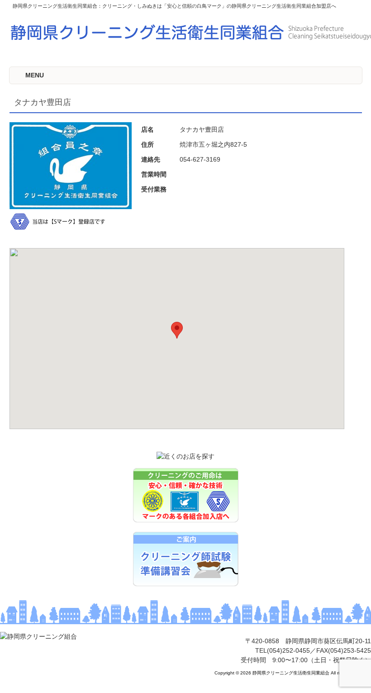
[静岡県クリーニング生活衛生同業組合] (38, 636)
